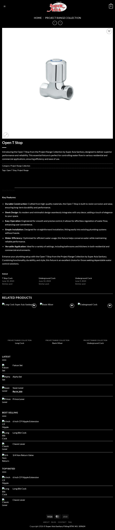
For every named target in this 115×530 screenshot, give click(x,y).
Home (38, 17)
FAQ (70, 522)
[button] (4, 6)
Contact (62, 522)
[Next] (113, 326)
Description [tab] (8, 190)
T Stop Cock (7, 278)
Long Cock (19, 343)
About (46, 522)
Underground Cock (47, 278)
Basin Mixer (57, 343)
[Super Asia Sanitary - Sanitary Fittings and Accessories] (57, 6)
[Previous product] (60, 23)
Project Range (23, 170)
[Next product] (55, 23)
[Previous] (2, 326)
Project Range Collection (63, 17)
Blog (53, 522)
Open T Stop (12, 170)
